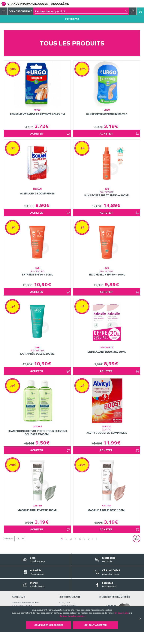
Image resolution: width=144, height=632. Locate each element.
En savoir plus (122, 613)
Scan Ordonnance (20, 11)
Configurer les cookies (48, 625)
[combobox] (80, 11)
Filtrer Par (72, 19)
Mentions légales (67, 605)
